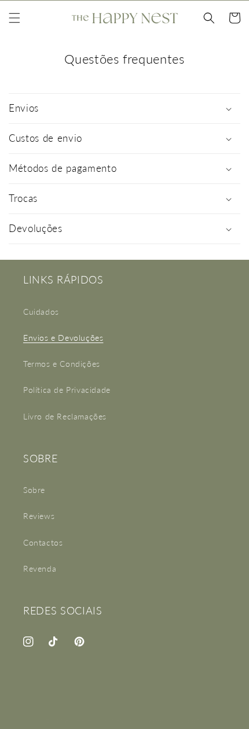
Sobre (34, 490)
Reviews (38, 516)
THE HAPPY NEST (100, 720)
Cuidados (41, 311)
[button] (14, 18)
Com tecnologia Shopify (166, 720)
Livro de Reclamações (65, 416)
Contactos (43, 542)
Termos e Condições (61, 364)
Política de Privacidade (67, 390)
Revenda (39, 568)
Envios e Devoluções (63, 338)
